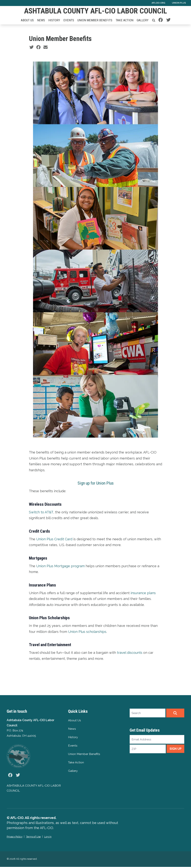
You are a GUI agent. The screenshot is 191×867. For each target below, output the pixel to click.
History (54, 20)
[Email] (45, 47)
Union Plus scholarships (87, 632)
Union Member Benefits (94, 20)
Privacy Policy (14, 836)
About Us (27, 20)
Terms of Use (33, 836)
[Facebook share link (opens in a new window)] (38, 47)
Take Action (124, 20)
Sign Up (175, 748)
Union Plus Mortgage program (60, 566)
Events (68, 20)
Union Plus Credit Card (54, 539)
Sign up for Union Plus (96, 483)
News (41, 20)
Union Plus (179, 2)
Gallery (142, 20)
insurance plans (143, 593)
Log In (47, 836)
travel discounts (129, 653)
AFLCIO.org (158, 2)
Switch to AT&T (41, 512)
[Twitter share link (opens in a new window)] (31, 47)
